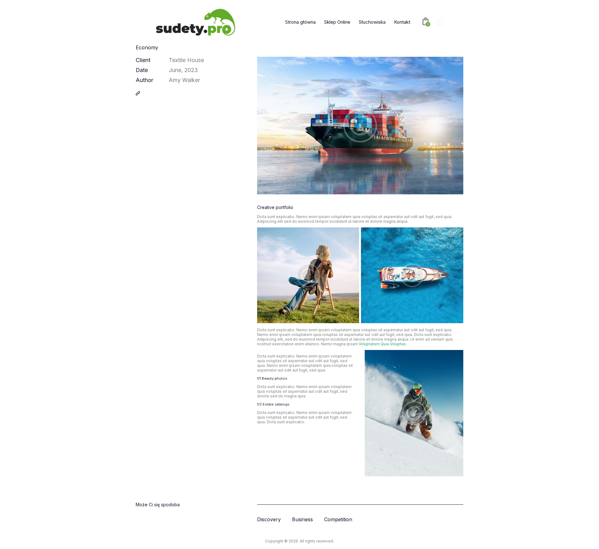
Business (302, 519)
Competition (338, 519)
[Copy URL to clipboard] (138, 93)
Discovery (269, 519)
